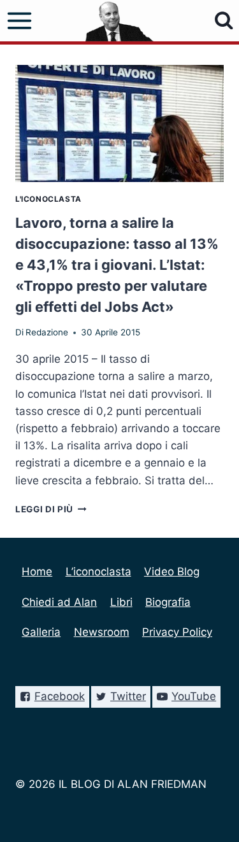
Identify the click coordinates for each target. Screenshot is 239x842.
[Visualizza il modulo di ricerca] (224, 21)
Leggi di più (51, 509)
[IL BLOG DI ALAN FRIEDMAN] (119, 20)
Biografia (168, 602)
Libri (121, 602)
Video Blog (171, 571)
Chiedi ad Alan (59, 602)
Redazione (46, 332)
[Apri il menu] (20, 21)
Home (37, 571)
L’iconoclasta (98, 571)
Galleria (41, 632)
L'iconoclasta (48, 199)
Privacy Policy (177, 632)
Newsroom (101, 632)
